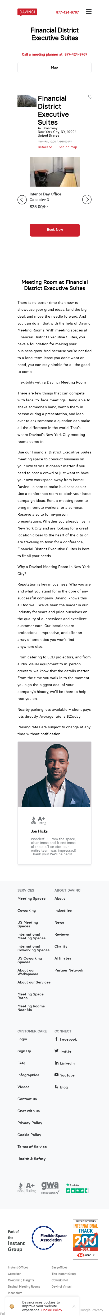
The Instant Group (64, 1274)
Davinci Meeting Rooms (24, 1286)
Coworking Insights (21, 1280)
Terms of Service (32, 1147)
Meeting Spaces (31, 899)
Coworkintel (60, 1280)
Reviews (61, 934)
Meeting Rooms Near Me (31, 1008)
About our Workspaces (27, 972)
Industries (63, 911)
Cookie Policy (29, 1135)
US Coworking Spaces (29, 960)
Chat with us (28, 1111)
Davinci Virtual (61, 1286)
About (59, 899)
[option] (55, 200)
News (59, 922)
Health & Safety (31, 1159)
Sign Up (24, 1051)
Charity (60, 946)
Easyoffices (59, 1267)
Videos (23, 1087)
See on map (68, 147)
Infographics (28, 1075)
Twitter (66, 1051)
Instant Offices (18, 1267)
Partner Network (68, 970)
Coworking (26, 911)
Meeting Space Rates (30, 996)
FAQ (21, 1063)
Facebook (68, 1039)
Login (22, 1039)
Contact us (27, 1099)
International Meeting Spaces (31, 936)
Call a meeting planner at (54, 54)
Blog (64, 1087)
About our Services (34, 982)
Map (54, 67)
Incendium (15, 1293)
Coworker (14, 1274)
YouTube (67, 1075)
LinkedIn (67, 1063)
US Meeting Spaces (27, 924)
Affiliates (62, 958)
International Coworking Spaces (33, 948)
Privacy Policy (29, 1123)
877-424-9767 (67, 12)
